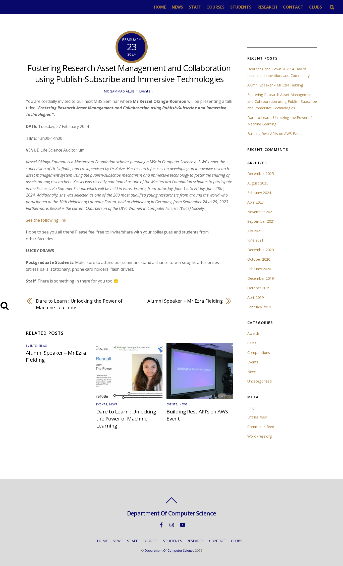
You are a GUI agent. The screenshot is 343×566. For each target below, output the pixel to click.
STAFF (195, 7)
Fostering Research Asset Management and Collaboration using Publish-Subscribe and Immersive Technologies (129, 74)
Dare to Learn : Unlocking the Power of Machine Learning (79, 304)
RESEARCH (267, 7)
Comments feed (260, 426)
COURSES (215, 7)
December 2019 (260, 278)
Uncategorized (259, 381)
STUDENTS (240, 7)
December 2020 (260, 249)
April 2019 (255, 297)
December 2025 (260, 173)
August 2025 (257, 183)
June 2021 (255, 240)
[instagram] (172, 524)
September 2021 (261, 221)
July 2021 (254, 230)
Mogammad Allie (119, 91)
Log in (252, 407)
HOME (160, 7)
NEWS (177, 7)
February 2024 (259, 192)
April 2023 (255, 202)
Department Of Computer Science (169, 550)
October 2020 (258, 259)
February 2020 (259, 268)
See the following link (46, 220)
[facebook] (161, 524)
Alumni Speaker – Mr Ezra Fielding (185, 301)
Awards (253, 333)
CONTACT (293, 7)
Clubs (251, 343)
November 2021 (260, 211)
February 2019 (259, 307)
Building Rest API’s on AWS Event (274, 133)
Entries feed (257, 417)
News (43, 345)
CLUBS (315, 7)
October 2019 (258, 288)
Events (144, 91)
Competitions (258, 352)
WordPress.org (259, 436)
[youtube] (182, 524)
